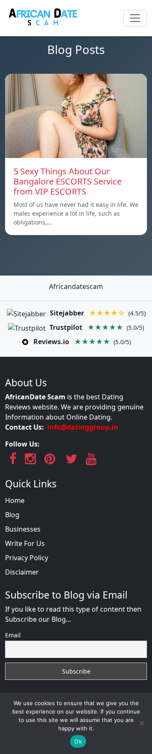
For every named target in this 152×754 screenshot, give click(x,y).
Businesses (23, 529)
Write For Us (25, 543)
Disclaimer (22, 572)
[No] (141, 723)
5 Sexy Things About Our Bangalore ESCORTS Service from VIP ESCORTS (68, 181)
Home (14, 500)
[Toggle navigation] (135, 18)
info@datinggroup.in (82, 427)
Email (13, 635)
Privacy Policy (26, 557)
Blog (12, 514)
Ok (78, 741)
